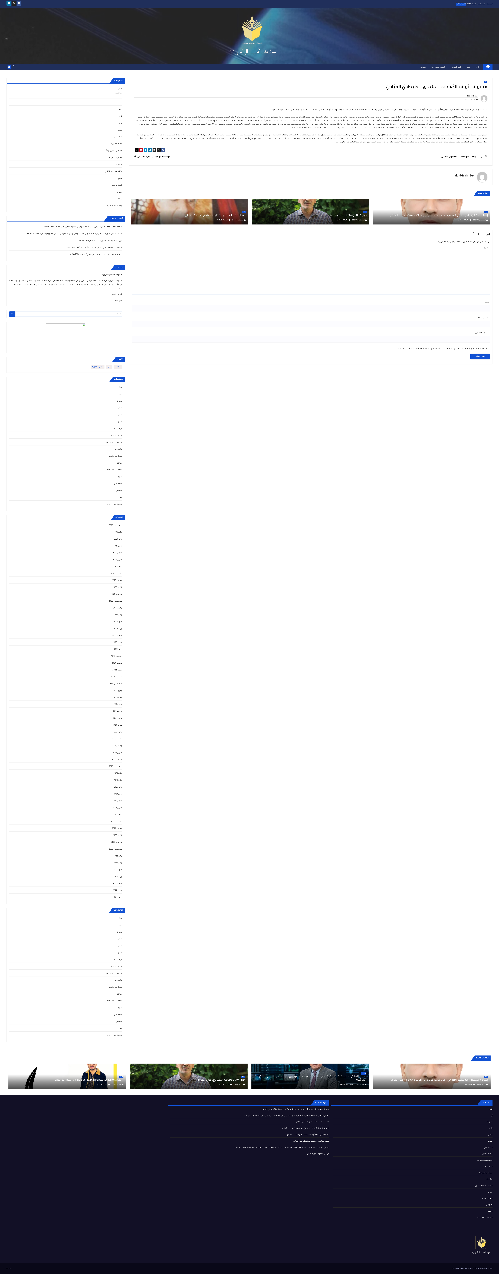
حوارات (119, 110)
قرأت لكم (118, 137)
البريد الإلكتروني (483, 318)
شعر (468, 67)
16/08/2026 (359, 1085)
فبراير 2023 (117, 808)
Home (8, 1268)
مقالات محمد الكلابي (113, 172)
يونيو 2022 (118, 863)
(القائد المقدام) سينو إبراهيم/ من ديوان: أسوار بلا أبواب (98, 248)
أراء (477, 67)
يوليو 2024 (117, 691)
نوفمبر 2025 (117, 581)
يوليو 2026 (117, 532)
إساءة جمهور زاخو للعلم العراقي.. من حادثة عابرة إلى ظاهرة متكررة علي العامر (439, 215)
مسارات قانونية (115, 158)
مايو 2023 (118, 787)
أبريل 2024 (117, 712)
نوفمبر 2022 (117, 829)
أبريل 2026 (117, 546)
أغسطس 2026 (115, 525)
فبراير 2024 (117, 725)
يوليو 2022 (117, 856)
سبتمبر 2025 (116, 594)
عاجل (120, 123)
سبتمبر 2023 (116, 760)
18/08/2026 (481, 1085)
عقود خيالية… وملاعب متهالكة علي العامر (311, 1141)
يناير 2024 (118, 732)
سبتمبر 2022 (116, 842)
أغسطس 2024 (115, 684)
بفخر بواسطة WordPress (483, 1268)
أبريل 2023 (118, 794)
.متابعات (117, 367)
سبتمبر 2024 (116, 677)
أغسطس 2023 (115, 767)
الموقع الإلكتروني (482, 333)
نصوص (423, 67)
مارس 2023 (117, 801)
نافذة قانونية (116, 185)
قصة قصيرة (456, 67)
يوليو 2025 (117, 608)
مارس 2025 (117, 636)
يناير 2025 (118, 650)
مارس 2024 (117, 718)
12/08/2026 (238, 1085)
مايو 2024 (118, 705)
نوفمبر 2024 (117, 663)
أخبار (120, 89)
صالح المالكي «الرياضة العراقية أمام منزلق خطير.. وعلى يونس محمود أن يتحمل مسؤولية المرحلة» (79, 234)
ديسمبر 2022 (116, 822)
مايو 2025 (118, 622)
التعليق (486, 248)
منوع (120, 178)
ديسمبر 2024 (116, 656)
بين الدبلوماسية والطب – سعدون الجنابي (463, 157)
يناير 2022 (118, 898)
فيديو (120, 130)
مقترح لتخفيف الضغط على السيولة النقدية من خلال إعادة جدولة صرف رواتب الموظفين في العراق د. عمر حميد (281, 1148)
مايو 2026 (118, 539)
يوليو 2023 (118, 774)
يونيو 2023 (118, 780)
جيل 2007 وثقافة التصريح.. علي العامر (343, 215)
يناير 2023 (118, 815)
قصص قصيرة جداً (438, 67)
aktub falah (470, 96)
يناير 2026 (118, 567)
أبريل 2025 (117, 629)
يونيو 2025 (117, 615)
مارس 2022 (117, 884)
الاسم (487, 302)
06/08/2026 (116, 1085)
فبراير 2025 (117, 643)
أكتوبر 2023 (117, 753)
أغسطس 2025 (115, 601)
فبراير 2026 (117, 560)
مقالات (119, 165)
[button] (14, 67)
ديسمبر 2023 (116, 739)
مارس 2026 (117, 553)
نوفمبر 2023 (117, 746)
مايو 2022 (118, 870)
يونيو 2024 (117, 698)
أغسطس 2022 (115, 849)
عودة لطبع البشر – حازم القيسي (153, 157)
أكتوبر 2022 (117, 836)
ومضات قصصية (114, 206)
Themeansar (462, 1268)
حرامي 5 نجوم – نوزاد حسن (318, 1154)
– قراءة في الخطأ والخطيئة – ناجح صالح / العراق (215, 215)
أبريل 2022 (117, 877)
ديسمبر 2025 (116, 574)
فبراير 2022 (117, 891)
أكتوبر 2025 (117, 588)
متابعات (118, 93)
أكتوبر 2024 (117, 670)
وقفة (120, 199)
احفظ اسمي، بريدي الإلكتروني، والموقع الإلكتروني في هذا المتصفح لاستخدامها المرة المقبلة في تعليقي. (442, 349)
